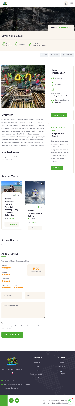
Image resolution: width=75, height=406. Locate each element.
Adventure (36, 46)
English (58, 103)
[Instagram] (11, 400)
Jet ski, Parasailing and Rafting (35, 213)
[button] (42, 85)
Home (53, 28)
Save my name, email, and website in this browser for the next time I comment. (22, 327)
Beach (43, 46)
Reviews (55, 55)
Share (45, 55)
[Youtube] (17, 400)
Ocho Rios (65, 96)
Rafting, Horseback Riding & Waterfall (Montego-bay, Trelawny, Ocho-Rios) (11, 207)
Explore (12, 224)
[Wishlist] (18, 183)
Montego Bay (56, 96)
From (6, 218)
